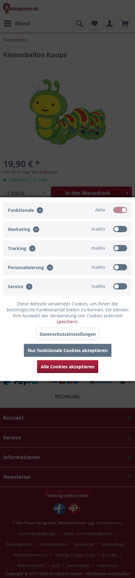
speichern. (68, 321)
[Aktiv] (120, 210)
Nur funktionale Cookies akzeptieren (68, 350)
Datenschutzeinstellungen (68, 334)
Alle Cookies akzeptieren (67, 366)
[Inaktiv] (120, 229)
